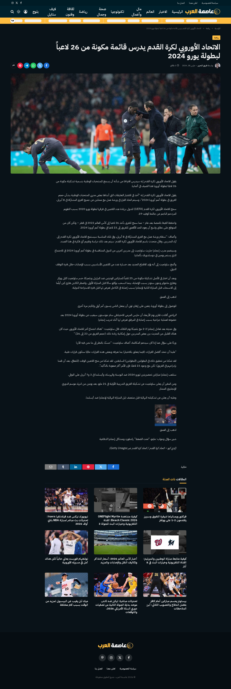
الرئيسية (177, 11)
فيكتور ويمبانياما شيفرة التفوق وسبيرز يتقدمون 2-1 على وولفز (165, 518)
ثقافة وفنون (70, 11)
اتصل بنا (181, 3)
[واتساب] (33, 65)
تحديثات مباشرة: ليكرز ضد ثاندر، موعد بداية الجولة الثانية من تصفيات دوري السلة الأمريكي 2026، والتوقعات (116, 606)
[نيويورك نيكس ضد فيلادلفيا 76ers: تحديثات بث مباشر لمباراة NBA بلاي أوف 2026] (66, 500)
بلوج (35, 11)
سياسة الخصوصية (210, 3)
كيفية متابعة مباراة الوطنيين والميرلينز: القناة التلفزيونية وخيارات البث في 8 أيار (165, 562)
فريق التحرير (202, 65)
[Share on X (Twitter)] (40, 65)
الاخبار (163, 11)
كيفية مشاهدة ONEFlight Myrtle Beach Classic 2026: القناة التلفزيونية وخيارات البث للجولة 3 (117, 520)
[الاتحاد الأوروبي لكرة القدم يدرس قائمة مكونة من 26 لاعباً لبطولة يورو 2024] (115, 123)
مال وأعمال (137, 11)
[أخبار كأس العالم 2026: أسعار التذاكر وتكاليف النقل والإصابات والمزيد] (115, 542)
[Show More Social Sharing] (13, 65)
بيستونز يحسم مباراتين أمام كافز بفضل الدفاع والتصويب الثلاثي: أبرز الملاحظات (166, 604)
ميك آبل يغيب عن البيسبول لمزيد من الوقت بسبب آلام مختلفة (66, 603)
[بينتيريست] (20, 65)
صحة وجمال (101, 11)
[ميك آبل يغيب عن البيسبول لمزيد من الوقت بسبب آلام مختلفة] (66, 585)
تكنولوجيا (117, 11)
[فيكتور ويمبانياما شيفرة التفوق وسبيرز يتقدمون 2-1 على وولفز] (164, 500)
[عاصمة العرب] (203, 12)
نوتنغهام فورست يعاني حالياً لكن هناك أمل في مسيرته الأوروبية (66, 561)
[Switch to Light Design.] (18, 12)
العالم (150, 11)
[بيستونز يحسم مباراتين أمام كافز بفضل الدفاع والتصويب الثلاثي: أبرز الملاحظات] (164, 585)
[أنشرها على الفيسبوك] (46, 65)
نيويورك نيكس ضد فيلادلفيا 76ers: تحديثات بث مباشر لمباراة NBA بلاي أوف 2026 (67, 520)
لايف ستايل (52, 11)
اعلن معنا (193, 3)
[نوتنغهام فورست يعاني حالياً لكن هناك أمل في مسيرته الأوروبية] (66, 542)
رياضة (83, 11)
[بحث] (13, 12)
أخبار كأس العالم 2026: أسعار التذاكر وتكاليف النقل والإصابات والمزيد (115, 561)
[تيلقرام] (27, 65)
